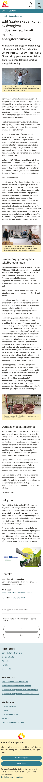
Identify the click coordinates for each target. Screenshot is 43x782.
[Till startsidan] (5, 7)
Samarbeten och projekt (12, 653)
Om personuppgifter (10, 714)
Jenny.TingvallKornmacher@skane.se (17, 592)
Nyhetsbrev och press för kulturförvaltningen (20, 690)
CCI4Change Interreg (13, 16)
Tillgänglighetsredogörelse (13, 722)
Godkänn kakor (21, 758)
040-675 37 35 (19, 598)
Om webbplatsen (9, 706)
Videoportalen (7, 669)
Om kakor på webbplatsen (12, 777)
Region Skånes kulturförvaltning (15, 682)
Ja (21, 629)
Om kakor (6, 710)
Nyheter (5, 665)
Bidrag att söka (8, 657)
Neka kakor (21, 764)
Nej (21, 635)
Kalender (5, 661)
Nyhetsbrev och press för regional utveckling (20, 694)
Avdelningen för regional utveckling (16, 686)
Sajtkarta (5, 718)
